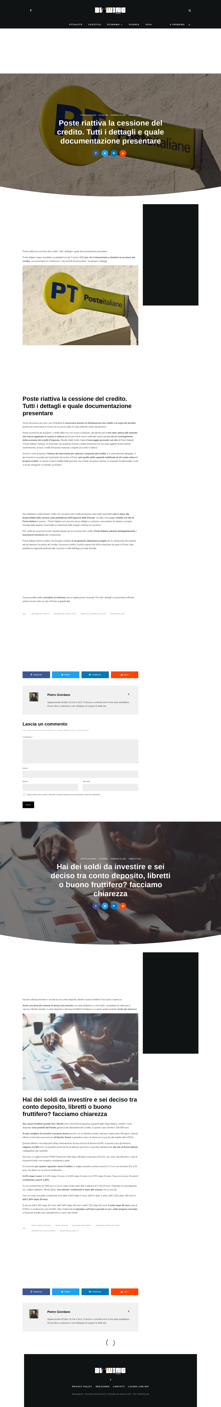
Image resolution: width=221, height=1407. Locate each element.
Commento (28, 737)
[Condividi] (95, 153)
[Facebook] (31, 10)
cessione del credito (40, 614)
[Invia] (123, 153)
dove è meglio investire (41, 1225)
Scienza (134, 25)
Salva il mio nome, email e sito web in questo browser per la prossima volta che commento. (64, 795)
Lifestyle (94, 25)
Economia (113, 25)
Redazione (103, 1387)
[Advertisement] (110, 51)
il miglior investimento (82, 1225)
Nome (26, 768)
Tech (148, 25)
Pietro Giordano (88, 115)
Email (25, 781)
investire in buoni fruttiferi (108, 1225)
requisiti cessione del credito (94, 614)
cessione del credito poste (65, 614)
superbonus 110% (117, 614)
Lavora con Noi (138, 1387)
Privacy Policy (82, 1387)
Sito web (86, 781)
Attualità (75, 25)
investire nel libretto (69, 1231)
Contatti (119, 1387)
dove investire (62, 1225)
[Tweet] (104, 153)
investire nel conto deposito (43, 1231)
